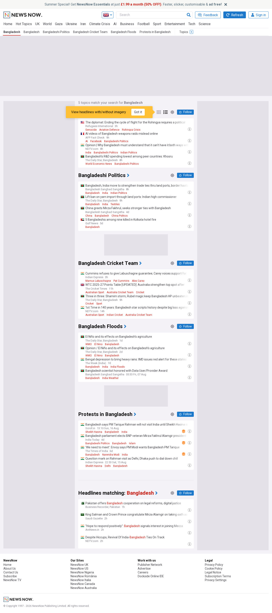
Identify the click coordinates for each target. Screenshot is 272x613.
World (47, 24)
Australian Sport (94, 292)
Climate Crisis (99, 24)
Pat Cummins (121, 281)
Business (127, 24)
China (88, 215)
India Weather (110, 378)
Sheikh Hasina (93, 432)
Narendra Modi (110, 454)
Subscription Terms (218, 576)
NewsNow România (84, 576)
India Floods (117, 367)
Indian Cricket (115, 315)
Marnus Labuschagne (98, 281)
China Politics (120, 215)
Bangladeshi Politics (56, 32)
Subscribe (10, 576)
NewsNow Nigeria (82, 572)
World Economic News (98, 164)
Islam (132, 443)
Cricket (140, 292)
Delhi (108, 466)
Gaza (58, 24)
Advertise (144, 568)
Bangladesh (11, 32)
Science (205, 24)
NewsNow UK (79, 564)
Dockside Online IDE (151, 576)
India (88, 152)
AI (115, 24)
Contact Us (10, 572)
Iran (83, 24)
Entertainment (174, 24)
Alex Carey (138, 281)
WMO (88, 344)
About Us (9, 568)
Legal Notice (213, 572)
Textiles (115, 204)
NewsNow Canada (83, 584)
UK (37, 24)
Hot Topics (24, 24)
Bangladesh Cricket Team (90, 32)
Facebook (96, 141)
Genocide (91, 130)
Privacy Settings (216, 580)
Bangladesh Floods (123, 32)
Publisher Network (150, 564)
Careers (143, 572)
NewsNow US (79, 568)
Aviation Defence (109, 130)
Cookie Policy (213, 568)
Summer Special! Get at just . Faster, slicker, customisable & (133, 4)
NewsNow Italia (81, 580)
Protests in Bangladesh (155, 32)
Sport (157, 24)
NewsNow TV (12, 580)
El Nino (98, 344)
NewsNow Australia (84, 588)
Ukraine (71, 24)
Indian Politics (128, 152)
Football (143, 24)
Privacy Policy (214, 564)
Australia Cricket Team (120, 292)
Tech (191, 24)
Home (7, 24)
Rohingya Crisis (131, 130)
